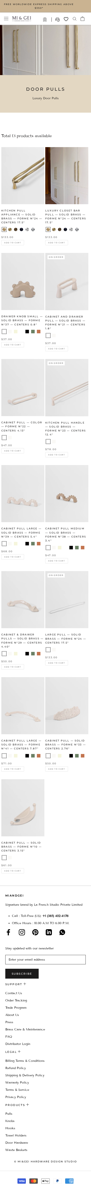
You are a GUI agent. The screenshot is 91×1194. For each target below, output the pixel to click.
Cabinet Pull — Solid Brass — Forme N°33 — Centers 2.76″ (65, 744)
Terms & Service (17, 1090)
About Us (12, 1015)
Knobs (10, 1121)
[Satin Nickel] (27, 229)
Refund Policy (15, 1068)
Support (58, 19)
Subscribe (22, 973)
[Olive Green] (33, 331)
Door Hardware (16, 1143)
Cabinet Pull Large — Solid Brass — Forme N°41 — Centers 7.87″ (21, 744)
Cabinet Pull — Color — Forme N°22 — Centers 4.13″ (21, 426)
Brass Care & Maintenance (25, 1029)
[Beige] (15, 331)
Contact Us (13, 993)
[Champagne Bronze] (10, 229)
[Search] (75, 18)
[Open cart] (82, 18)
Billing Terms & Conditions (25, 1061)
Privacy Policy (15, 1097)
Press (9, 1022)
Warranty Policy (17, 1082)
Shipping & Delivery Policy (24, 1075)
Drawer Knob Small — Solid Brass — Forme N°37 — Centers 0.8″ (22, 320)
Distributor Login (17, 1044)
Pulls (8, 1114)
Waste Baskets (16, 1150)
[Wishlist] (66, 19)
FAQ (8, 1037)
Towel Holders (16, 1135)
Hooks (10, 1128)
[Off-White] (10, 331)
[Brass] (4, 229)
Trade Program (47, 19)
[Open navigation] (6, 18)
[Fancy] (62, 932)
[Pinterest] (35, 932)
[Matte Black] (27, 331)
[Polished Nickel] (33, 229)
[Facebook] (8, 932)
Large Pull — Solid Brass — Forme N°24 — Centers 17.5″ (65, 638)
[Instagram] (22, 932)
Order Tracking (16, 1000)
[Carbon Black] (21, 229)
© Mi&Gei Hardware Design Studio (45, 1161)
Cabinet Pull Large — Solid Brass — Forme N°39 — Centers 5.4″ (21, 532)
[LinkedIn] (49, 932)
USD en (18, 1187)
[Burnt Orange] (38, 331)
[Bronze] (15, 229)
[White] (4, 331)
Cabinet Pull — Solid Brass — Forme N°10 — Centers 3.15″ (21, 846)
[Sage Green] (21, 331)
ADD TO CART (12, 243)
